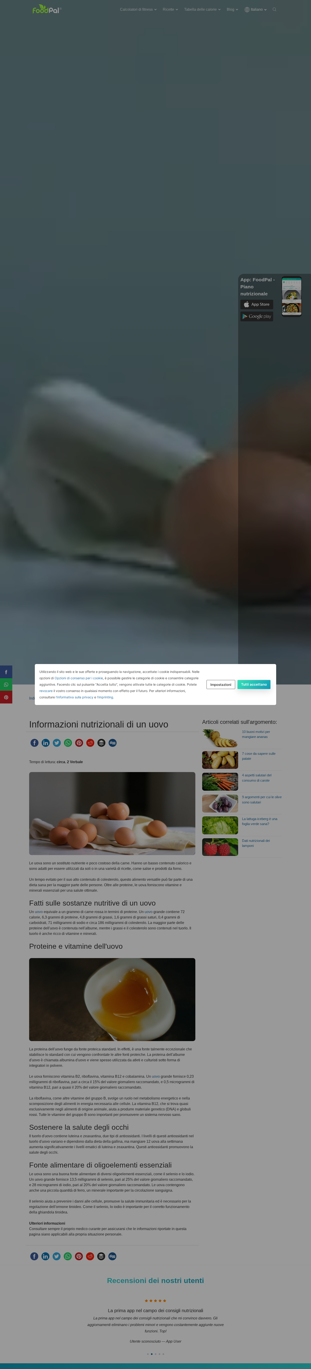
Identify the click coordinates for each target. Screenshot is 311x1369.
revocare (46, 691)
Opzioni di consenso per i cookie (79, 678)
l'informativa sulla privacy (74, 697)
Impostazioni (220, 684)
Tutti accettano (254, 684)
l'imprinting (105, 697)
